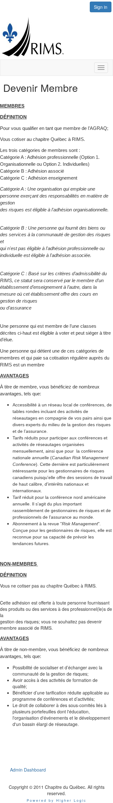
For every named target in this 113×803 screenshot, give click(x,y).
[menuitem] (28, 769)
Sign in (100, 7)
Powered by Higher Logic (57, 800)
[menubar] (28, 770)
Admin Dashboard (28, 770)
